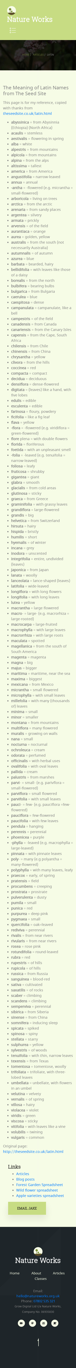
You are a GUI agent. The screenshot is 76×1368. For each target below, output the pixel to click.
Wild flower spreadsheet (37, 1190)
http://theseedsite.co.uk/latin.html (33, 1151)
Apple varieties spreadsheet (40, 1195)
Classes (41, 1278)
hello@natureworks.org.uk (38, 1296)
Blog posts (25, 1179)
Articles (38, 55)
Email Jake (27, 1208)
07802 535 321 (44, 1301)
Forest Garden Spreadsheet (39, 1184)
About (36, 1273)
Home (26, 55)
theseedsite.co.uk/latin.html (27, 113)
